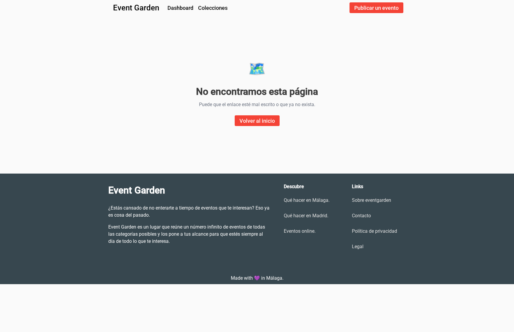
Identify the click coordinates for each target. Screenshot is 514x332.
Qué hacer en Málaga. (307, 200)
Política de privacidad (374, 231)
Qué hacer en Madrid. (306, 215)
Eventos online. (300, 231)
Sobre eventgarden (371, 200)
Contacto (361, 215)
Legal (357, 246)
